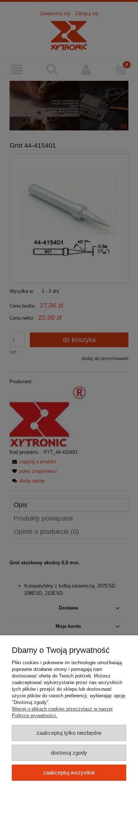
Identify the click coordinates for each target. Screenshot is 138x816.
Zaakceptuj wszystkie (69, 772)
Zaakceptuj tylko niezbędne (69, 733)
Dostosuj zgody (69, 753)
